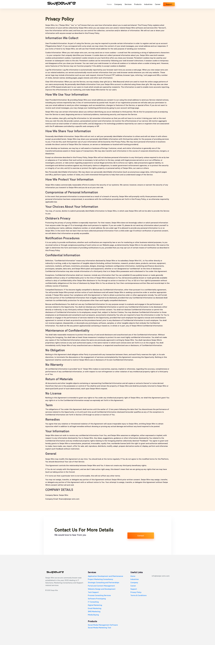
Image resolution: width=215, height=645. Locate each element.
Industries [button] (148, 4)
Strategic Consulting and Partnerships (103, 582)
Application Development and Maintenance (105, 576)
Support (169, 4)
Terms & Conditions (138, 595)
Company (118, 4)
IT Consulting (93, 602)
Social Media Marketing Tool (99, 627)
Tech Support (93, 592)
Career (157, 4)
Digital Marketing (95, 605)
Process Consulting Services (99, 595)
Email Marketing (94, 608)
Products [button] (137, 4)
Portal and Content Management (101, 586)
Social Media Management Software (103, 625)
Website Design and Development (101, 589)
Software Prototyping (97, 598)
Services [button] (128, 4)
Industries (134, 579)
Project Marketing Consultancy (100, 579)
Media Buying (93, 615)
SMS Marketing (94, 611)
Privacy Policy (135, 592)
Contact (140, 535)
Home (109, 4)
